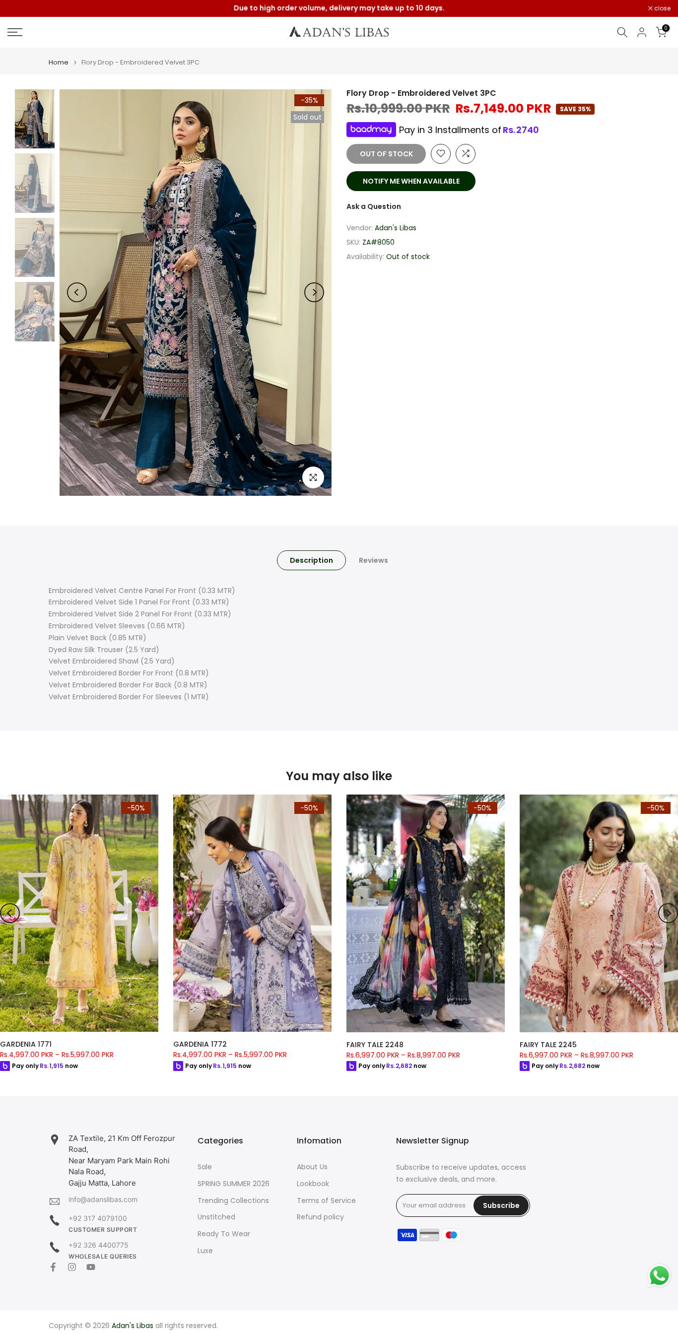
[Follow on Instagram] (72, 1267)
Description (311, 560)
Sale (205, 1167)
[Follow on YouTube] (90, 1267)
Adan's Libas (395, 228)
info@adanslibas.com (102, 1199)
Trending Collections (233, 1200)
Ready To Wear (224, 1234)
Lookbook (313, 1184)
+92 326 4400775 (98, 1245)
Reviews (373, 560)
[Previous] (77, 292)
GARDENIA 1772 (200, 1044)
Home (58, 62)
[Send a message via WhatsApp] (659, 1275)
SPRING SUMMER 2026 (234, 1184)
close (21, 8)
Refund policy (320, 1217)
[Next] (314, 292)
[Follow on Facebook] (53, 1267)
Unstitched (216, 1217)
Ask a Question (373, 206)
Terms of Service (326, 1200)
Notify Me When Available (411, 181)
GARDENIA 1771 (26, 1044)
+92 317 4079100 (97, 1218)
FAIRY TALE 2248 (375, 1044)
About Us (312, 1167)
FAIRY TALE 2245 (548, 1044)
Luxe (205, 1251)
